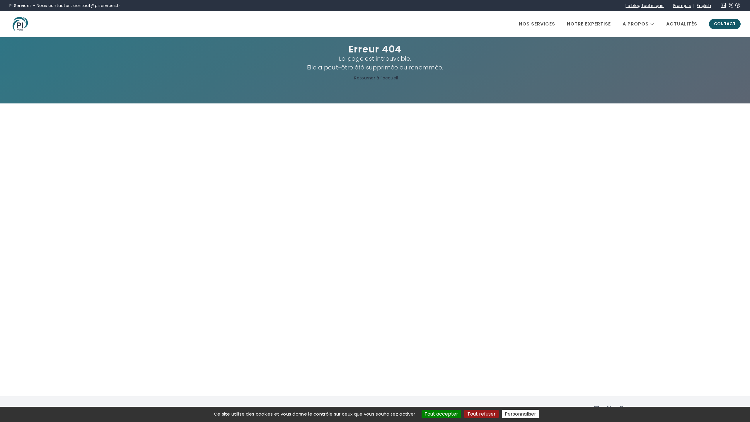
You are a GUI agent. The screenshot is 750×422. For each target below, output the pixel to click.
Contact (725, 24)
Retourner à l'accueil (376, 78)
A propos (636, 24)
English (704, 5)
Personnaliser (520, 414)
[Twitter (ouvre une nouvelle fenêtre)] (731, 7)
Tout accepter (441, 414)
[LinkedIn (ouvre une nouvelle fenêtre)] (723, 7)
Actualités (681, 24)
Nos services (537, 24)
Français (682, 5)
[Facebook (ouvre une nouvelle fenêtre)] (738, 7)
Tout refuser (481, 414)
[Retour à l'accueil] (19, 24)
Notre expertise (589, 24)
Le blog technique (644, 5)
